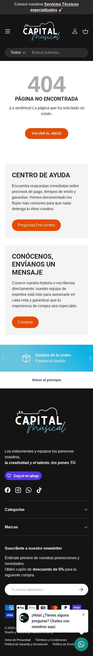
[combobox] (46, 52)
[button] (85, 31)
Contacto (25, 322)
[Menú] (7, 31)
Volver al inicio (47, 133)
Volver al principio (46, 380)
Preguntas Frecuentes (36, 225)
